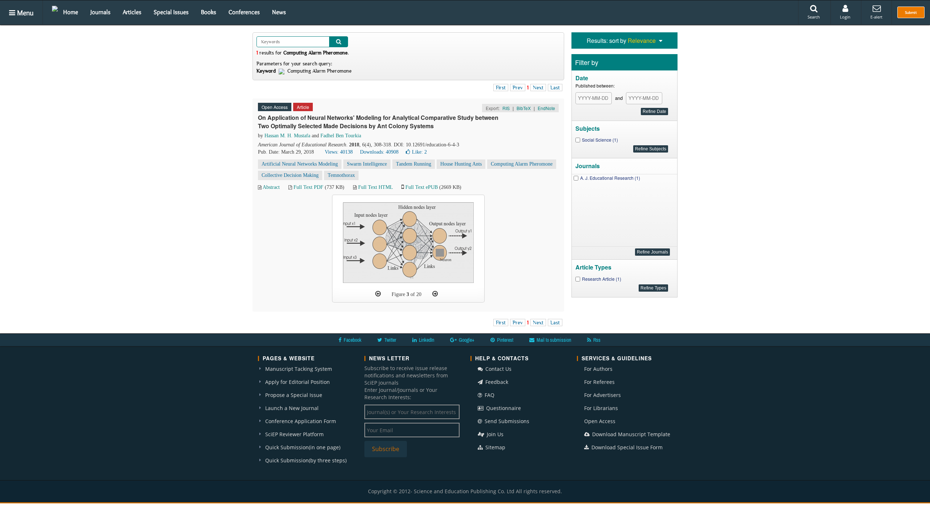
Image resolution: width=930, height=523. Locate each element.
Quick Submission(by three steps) (306, 460)
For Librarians (601, 408)
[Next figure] (435, 294)
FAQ (488, 395)
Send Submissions (506, 421)
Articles (132, 12)
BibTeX (524, 108)
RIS (506, 108)
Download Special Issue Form (626, 447)
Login (845, 17)
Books (208, 12)
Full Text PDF (308, 187)
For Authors (598, 368)
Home (70, 12)
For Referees (599, 381)
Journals (100, 12)
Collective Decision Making (290, 175)
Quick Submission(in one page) (302, 447)
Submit (911, 12)
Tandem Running (413, 164)
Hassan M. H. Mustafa (287, 135)
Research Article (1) (601, 279)
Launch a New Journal (292, 408)
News (279, 12)
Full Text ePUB (421, 187)
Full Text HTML (375, 187)
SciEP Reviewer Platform (294, 434)
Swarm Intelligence (367, 164)
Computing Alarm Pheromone (522, 164)
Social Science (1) (600, 140)
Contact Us (498, 368)
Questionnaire (503, 408)
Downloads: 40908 (379, 152)
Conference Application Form (300, 421)
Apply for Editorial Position (297, 381)
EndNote (546, 108)
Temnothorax (341, 175)
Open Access (599, 421)
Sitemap (494, 447)
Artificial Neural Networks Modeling (300, 164)
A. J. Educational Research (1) (610, 178)
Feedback (496, 381)
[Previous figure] (378, 294)
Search (814, 17)
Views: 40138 (339, 152)
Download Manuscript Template (630, 434)
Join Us (494, 434)
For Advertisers (602, 395)
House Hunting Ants (461, 164)
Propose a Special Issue (293, 395)
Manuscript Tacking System (298, 368)
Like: (419, 152)
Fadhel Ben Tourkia (340, 135)
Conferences (244, 12)
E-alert (876, 17)
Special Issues (171, 12)
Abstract (271, 187)
